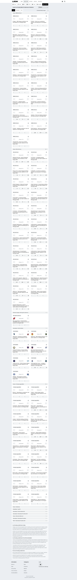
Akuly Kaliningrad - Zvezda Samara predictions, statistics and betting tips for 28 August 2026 (21, 252)
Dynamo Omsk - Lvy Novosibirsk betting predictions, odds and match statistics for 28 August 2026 (39, 238)
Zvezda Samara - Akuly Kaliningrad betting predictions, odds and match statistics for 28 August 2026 (39, 198)
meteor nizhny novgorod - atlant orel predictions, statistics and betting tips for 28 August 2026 (21, 279)
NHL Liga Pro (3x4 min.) (17, 315)
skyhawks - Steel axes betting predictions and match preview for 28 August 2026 (39, 116)
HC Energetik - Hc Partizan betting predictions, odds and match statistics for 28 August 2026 (21, 198)
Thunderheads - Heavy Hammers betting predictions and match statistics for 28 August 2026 (38, 75)
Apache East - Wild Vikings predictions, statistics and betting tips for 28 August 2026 (38, 49)
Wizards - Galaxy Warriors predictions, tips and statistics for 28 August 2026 (21, 393)
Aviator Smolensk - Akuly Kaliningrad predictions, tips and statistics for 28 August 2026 (20, 265)
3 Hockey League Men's (17, 387)
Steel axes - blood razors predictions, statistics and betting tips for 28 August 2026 (38, 35)
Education (40, 1)
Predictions (26, 1)
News (22, 1)
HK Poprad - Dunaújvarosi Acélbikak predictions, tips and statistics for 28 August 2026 (20, 337)
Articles (35, 1)
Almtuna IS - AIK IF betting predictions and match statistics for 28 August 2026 (39, 337)
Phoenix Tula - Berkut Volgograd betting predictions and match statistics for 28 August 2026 (20, 171)
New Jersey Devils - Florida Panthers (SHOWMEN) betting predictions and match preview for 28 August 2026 (21, 321)
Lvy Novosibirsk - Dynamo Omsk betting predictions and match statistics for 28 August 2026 (38, 252)
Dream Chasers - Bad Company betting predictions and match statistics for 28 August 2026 (20, 500)
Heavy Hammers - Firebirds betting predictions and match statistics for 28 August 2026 (20, 89)
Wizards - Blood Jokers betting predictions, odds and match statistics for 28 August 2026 (39, 420)
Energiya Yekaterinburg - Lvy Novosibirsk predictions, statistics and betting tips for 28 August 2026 (21, 225)
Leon (40, 562)
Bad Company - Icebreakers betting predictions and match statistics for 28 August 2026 (20, 487)
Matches (30, 1)
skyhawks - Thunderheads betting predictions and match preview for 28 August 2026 (20, 62)
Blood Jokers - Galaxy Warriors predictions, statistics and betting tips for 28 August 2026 (39, 406)
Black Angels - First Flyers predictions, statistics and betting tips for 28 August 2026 (38, 460)
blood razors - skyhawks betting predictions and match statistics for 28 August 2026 (20, 102)
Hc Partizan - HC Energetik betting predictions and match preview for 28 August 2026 (20, 212)
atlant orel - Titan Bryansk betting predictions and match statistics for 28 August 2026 (20, 292)
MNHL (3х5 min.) (16, 29)
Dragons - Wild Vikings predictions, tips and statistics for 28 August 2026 (20, 22)
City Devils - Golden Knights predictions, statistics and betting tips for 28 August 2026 (38, 433)
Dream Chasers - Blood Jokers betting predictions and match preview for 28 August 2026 (38, 487)
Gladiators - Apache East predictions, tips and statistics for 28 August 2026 (21, 75)
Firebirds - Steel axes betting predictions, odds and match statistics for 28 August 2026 (39, 89)
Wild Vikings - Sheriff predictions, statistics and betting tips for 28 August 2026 (20, 35)
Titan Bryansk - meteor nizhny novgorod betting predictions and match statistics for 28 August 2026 (38, 292)
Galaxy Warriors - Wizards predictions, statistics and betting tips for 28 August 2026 (38, 500)
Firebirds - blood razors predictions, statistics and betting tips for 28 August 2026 (38, 22)
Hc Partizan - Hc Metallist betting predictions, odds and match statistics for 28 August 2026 (39, 158)
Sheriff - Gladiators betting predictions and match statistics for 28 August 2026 (38, 62)
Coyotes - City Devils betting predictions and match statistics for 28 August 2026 (20, 420)
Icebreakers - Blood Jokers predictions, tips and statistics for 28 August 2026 (20, 460)
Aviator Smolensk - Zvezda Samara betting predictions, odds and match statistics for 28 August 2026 (39, 185)
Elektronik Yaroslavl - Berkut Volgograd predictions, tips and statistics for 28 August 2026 (20, 158)
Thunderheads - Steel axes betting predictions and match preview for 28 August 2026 (20, 49)
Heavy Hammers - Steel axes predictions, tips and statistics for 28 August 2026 (39, 129)
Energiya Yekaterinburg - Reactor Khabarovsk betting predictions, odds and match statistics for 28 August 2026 (21, 305)
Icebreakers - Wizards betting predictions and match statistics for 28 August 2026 (21, 406)
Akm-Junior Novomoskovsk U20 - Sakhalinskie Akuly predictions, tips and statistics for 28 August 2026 (38, 351)
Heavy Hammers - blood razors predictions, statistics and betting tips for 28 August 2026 (21, 116)
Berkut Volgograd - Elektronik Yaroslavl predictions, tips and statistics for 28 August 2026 (20, 185)
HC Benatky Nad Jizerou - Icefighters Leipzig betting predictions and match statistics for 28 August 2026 (38, 364)
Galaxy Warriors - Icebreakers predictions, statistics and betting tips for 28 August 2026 (21, 447)
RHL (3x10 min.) (15, 152)
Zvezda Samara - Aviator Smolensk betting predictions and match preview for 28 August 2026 (21, 238)
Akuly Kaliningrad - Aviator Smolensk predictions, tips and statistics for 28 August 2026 (38, 212)
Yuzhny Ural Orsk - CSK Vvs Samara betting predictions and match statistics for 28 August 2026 (21, 364)
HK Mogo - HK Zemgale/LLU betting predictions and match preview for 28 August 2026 (20, 377)
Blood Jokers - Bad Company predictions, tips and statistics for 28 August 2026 (21, 473)
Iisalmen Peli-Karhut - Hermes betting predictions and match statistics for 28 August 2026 (20, 351)
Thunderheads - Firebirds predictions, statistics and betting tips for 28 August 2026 (38, 102)
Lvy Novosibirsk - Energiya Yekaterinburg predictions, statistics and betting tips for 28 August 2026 (39, 225)
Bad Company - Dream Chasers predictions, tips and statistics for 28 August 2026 (20, 433)
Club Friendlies (15, 331)
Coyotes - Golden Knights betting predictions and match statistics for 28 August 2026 (38, 393)
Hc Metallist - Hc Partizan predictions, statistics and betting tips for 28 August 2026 (38, 171)
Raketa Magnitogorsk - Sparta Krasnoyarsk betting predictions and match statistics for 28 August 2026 (39, 279)
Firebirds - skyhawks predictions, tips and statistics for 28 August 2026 (21, 129)
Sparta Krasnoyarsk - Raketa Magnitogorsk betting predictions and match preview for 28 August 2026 (39, 265)
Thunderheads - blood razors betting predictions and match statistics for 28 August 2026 (20, 142)
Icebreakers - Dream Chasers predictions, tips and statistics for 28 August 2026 (39, 473)
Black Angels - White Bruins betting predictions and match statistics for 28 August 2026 (38, 447)
